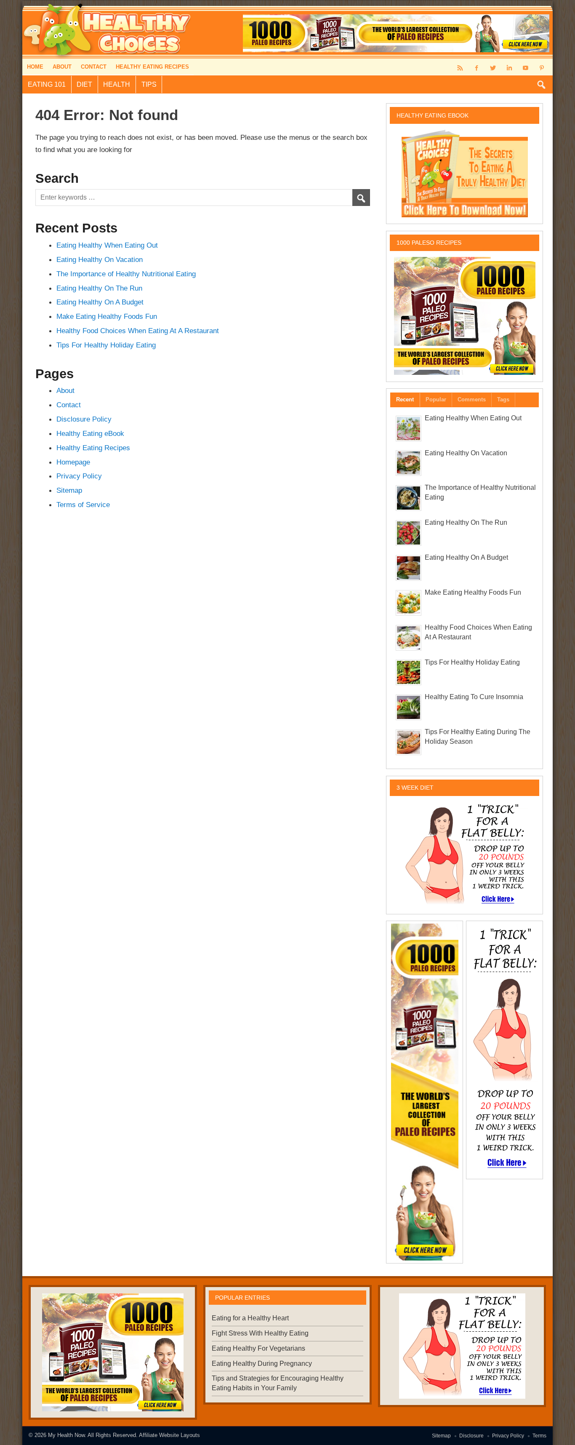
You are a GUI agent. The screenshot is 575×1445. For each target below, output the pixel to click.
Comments (472, 399)
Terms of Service (83, 504)
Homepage (73, 462)
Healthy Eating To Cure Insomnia (474, 696)
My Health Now (66, 1435)
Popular (436, 399)
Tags (503, 399)
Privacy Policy (79, 476)
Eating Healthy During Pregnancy (262, 1363)
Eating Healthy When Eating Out (107, 245)
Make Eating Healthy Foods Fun (106, 316)
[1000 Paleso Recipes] (464, 316)
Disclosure (471, 1435)
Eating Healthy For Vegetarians (258, 1348)
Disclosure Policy (84, 419)
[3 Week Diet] (464, 854)
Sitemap (69, 490)
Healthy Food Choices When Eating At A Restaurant (137, 330)
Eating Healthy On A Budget (100, 302)
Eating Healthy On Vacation (99, 259)
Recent (405, 399)
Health (116, 84)
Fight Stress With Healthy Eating (260, 1333)
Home (35, 67)
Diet (84, 84)
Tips (149, 84)
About (62, 67)
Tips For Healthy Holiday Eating (106, 345)
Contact (93, 67)
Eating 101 (47, 84)
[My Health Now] (107, 4)
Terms (539, 1435)
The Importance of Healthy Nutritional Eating (126, 274)
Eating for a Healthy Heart (250, 1318)
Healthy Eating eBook (90, 433)
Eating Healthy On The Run (99, 288)
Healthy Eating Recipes (152, 67)
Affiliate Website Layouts (169, 1435)
